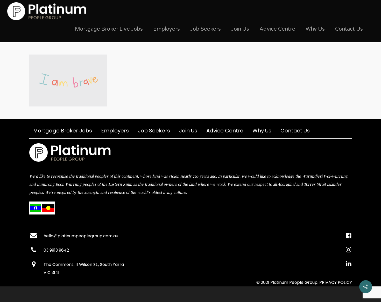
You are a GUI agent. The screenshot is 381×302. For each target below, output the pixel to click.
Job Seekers (205, 29)
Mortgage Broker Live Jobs (109, 29)
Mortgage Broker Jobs (62, 130)
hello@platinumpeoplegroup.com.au (81, 236)
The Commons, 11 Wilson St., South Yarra (84, 264)
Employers (166, 29)
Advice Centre (277, 29)
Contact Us (349, 29)
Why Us (315, 29)
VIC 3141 (51, 273)
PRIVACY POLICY (335, 282)
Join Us (240, 29)
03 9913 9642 (56, 250)
